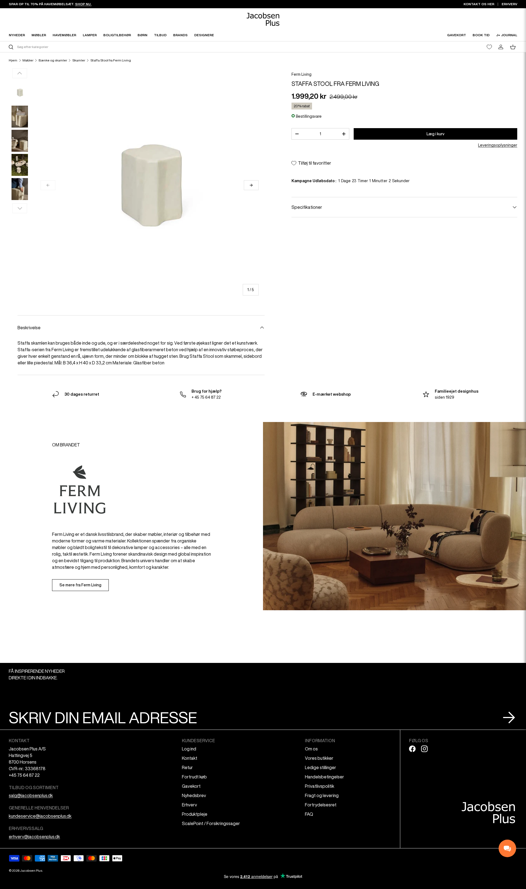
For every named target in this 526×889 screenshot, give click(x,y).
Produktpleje (194, 814)
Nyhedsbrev (194, 795)
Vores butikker (319, 758)
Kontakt (189, 758)
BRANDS (180, 35)
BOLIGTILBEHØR (117, 35)
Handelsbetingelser (324, 777)
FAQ (309, 814)
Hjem (13, 60)
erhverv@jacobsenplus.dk (34, 836)
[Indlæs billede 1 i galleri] (20, 92)
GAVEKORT (456, 35)
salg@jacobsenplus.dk (31, 795)
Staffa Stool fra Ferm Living (110, 60)
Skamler (78, 60)
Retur (187, 767)
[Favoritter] (489, 46)
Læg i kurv (435, 134)
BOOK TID (481, 35)
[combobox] (135, 46)
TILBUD (160, 35)
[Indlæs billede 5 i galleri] (20, 189)
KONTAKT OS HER (479, 4)
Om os (311, 749)
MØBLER (39, 35)
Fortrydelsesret (320, 805)
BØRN (142, 35)
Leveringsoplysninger (497, 145)
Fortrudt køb (194, 777)
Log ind (189, 749)
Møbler (27, 60)
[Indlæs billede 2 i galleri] (20, 117)
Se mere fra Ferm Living (80, 585)
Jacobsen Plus (31, 870)
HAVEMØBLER (64, 35)
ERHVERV (509, 4)
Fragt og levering (322, 795)
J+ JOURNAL (506, 35)
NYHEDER (17, 35)
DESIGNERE (204, 35)
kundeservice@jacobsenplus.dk (40, 816)
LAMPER (90, 35)
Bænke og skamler (53, 60)
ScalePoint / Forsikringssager (211, 823)
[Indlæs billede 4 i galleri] (20, 165)
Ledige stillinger (320, 767)
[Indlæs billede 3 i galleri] (20, 141)
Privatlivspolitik (319, 786)
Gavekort (191, 786)
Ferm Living (301, 74)
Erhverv (189, 805)
